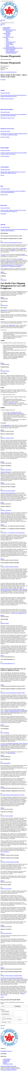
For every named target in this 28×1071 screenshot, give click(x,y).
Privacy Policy (13, 1066)
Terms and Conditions (5, 1066)
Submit (9, 1022)
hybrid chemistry (15, 589)
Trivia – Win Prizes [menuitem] (10, 50)
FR (1, 21)
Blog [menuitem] (7, 38)
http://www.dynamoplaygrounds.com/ (9, 72)
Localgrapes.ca (6, 851)
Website (2, 272)
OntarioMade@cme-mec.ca (6, 1051)
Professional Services (14, 711)
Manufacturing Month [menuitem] (10, 49)
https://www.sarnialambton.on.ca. (19, 613)
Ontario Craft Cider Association (7, 493)
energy (20, 589)
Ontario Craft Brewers (5, 512)
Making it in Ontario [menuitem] (10, 46)
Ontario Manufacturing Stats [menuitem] (12, 51)
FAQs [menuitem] (7, 40)
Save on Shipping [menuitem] (10, 44)
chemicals (25, 589)
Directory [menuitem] (8, 32)
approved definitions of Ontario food (16, 413)
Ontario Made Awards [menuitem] (10, 42)
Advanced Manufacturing (15, 710)
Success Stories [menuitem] (9, 43)
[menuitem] (7, 27)
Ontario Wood (4, 310)
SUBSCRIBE (17, 1006)
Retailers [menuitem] (8, 34)
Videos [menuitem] (7, 45)
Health (6, 711)
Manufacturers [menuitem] (9, 31)
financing (13, 249)
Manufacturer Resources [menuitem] (11, 52)
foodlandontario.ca (7, 425)
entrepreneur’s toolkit (10, 261)
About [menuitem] (7, 39)
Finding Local (13, 402)
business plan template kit (7, 265)
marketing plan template (15, 266)
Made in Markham (11, 753)
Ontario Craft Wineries (5, 472)
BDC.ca (7, 268)
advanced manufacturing (6, 589)
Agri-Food (7, 710)
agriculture (4, 590)
